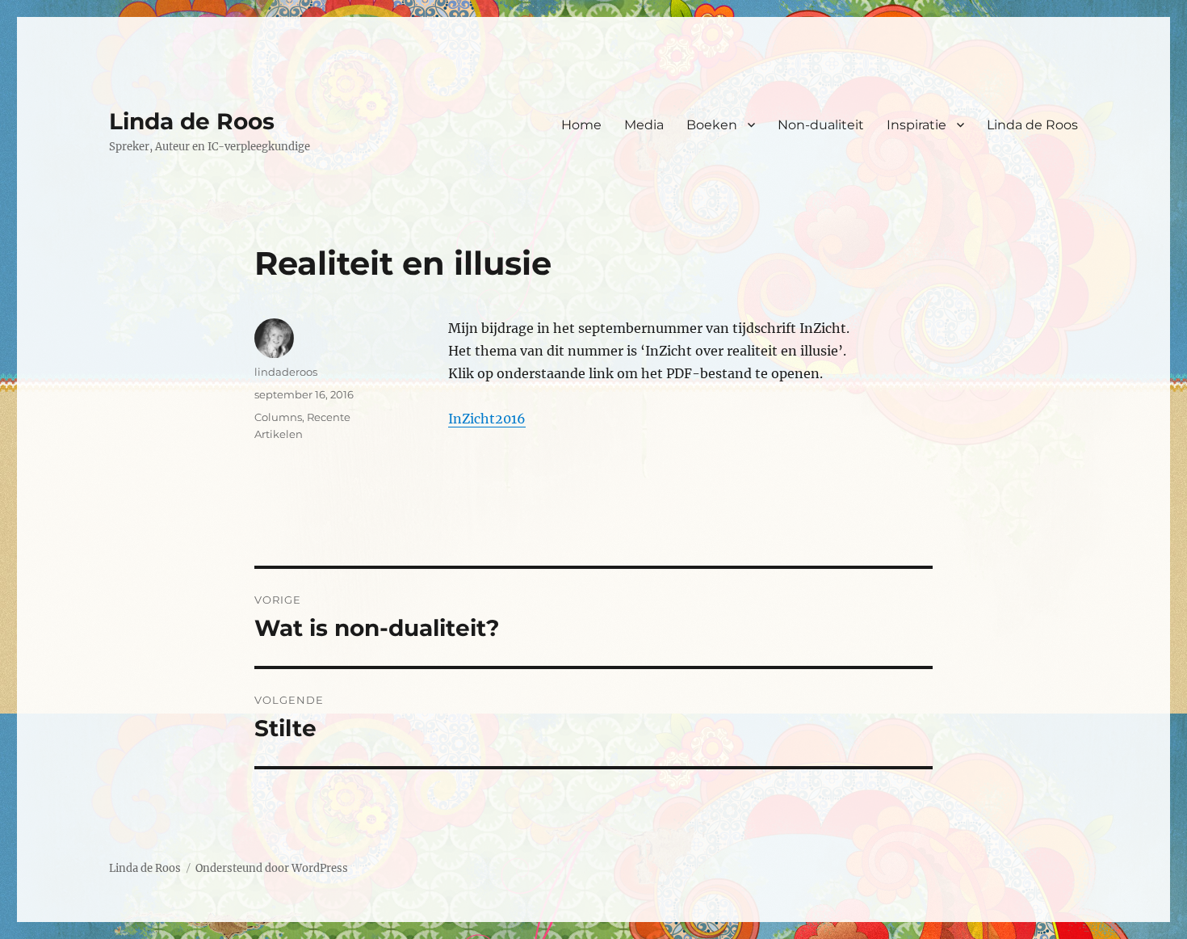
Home (581, 125)
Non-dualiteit (821, 125)
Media (644, 125)
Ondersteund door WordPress (271, 868)
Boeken (711, 125)
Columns (278, 417)
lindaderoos (285, 371)
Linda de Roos (192, 121)
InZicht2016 (487, 419)
